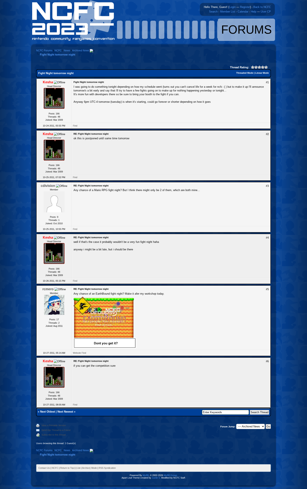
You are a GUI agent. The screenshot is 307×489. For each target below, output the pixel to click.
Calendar (243, 11)
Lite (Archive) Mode (87, 468)
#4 (267, 237)
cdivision (48, 185)
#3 (267, 185)
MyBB (146, 475)
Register (245, 7)
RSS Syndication (107, 468)
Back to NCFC (262, 7)
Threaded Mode (244, 73)
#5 (267, 289)
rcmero (48, 289)
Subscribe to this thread (54, 434)
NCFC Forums (44, 50)
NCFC (58, 50)
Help (253, 11)
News (67, 50)
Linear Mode (262, 73)
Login (232, 7)
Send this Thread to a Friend (56, 430)
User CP (266, 11)
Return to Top (67, 468)
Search (213, 11)
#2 (267, 134)
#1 (267, 82)
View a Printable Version (54, 425)
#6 (267, 361)
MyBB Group (170, 475)
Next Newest (65, 411)
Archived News (80, 50)
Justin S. (156, 477)
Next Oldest (47, 411)
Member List (227, 11)
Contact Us (44, 468)
